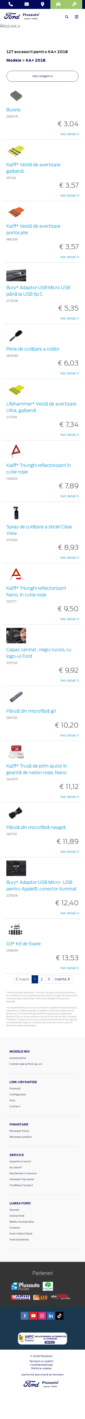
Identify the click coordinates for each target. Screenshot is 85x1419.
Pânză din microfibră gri (31, 711)
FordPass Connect (21, 1185)
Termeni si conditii (41, 1361)
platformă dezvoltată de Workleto (43, 1374)
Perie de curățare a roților (32, 349)
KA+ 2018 (35, 60)
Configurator (17, 1094)
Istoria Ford (16, 1216)
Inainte (61, 979)
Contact (14, 1106)
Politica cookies (41, 1368)
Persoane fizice (19, 1131)
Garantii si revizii (20, 1161)
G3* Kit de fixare (23, 943)
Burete (13, 109)
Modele (13, 60)
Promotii (15, 1088)
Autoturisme (17, 1058)
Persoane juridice (20, 1137)
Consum (14, 1228)
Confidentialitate (41, 1365)
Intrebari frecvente (21, 1179)
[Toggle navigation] (77, 16)
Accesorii (15, 1167)
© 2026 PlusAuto (41, 1356)
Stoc (12, 1100)
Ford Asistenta (19, 1239)
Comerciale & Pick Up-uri (25, 1064)
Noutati (14, 1210)
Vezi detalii (68, 134)
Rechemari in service (23, 1173)
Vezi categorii (41, 76)
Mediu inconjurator (21, 1222)
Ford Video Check (20, 1233)
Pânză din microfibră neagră (36, 827)
